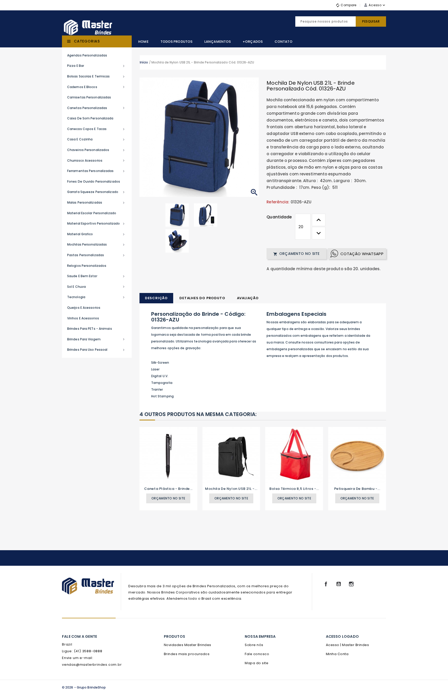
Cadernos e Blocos (96, 87)
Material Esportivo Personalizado (96, 223)
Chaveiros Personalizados (96, 150)
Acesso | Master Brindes (347, 644)
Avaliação (248, 298)
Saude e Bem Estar (96, 276)
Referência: (278, 202)
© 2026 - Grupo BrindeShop (84, 687)
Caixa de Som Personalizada (90, 118)
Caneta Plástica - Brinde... (168, 488)
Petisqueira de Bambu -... (357, 488)
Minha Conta (337, 653)
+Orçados (253, 41)
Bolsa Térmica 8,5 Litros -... (294, 488)
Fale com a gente (79, 636)
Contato (283, 41)
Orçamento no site (296, 253)
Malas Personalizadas (96, 202)
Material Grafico (96, 234)
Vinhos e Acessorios (83, 318)
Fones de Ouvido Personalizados (93, 181)
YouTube (338, 584)
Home (143, 41)
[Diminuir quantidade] (318, 233)
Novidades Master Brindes (187, 644)
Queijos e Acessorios (83, 307)
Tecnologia (96, 297)
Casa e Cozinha (96, 139)
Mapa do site (256, 663)
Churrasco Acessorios (96, 160)
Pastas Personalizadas (96, 255)
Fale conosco (257, 653)
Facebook (326, 584)
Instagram (351, 584)
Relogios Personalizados (86, 265)
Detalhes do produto (202, 298)
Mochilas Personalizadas (96, 244)
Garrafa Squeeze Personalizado (96, 192)
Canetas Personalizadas (96, 108)
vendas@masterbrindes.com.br (92, 664)
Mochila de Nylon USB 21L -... (231, 488)
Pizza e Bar (96, 65)
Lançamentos (217, 41)
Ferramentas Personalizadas (96, 171)
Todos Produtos (176, 41)
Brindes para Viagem (96, 339)
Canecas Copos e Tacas (96, 129)
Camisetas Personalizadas (89, 97)
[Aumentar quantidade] (318, 220)
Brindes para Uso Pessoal (96, 349)
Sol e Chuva (96, 286)
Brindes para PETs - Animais (89, 328)
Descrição (156, 298)
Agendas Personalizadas (87, 55)
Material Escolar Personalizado (91, 213)
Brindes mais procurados (187, 653)
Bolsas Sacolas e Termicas (96, 76)
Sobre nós (254, 644)
